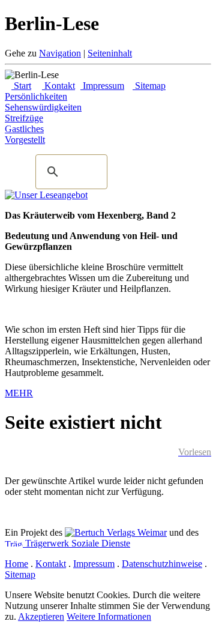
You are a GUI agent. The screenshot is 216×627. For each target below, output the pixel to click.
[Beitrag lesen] (46, 195)
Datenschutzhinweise (162, 564)
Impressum (102, 85)
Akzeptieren (41, 616)
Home (16, 564)
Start (21, 85)
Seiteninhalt (110, 53)
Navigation (60, 53)
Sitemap (149, 85)
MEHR (19, 393)
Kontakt (58, 85)
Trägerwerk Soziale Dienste (76, 543)
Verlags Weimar (135, 532)
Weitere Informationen (109, 616)
